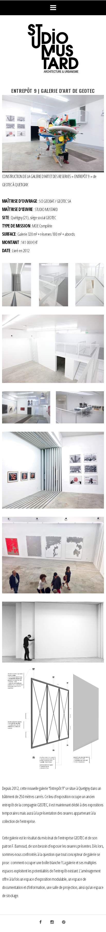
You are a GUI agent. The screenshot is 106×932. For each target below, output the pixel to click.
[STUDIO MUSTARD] (53, 49)
